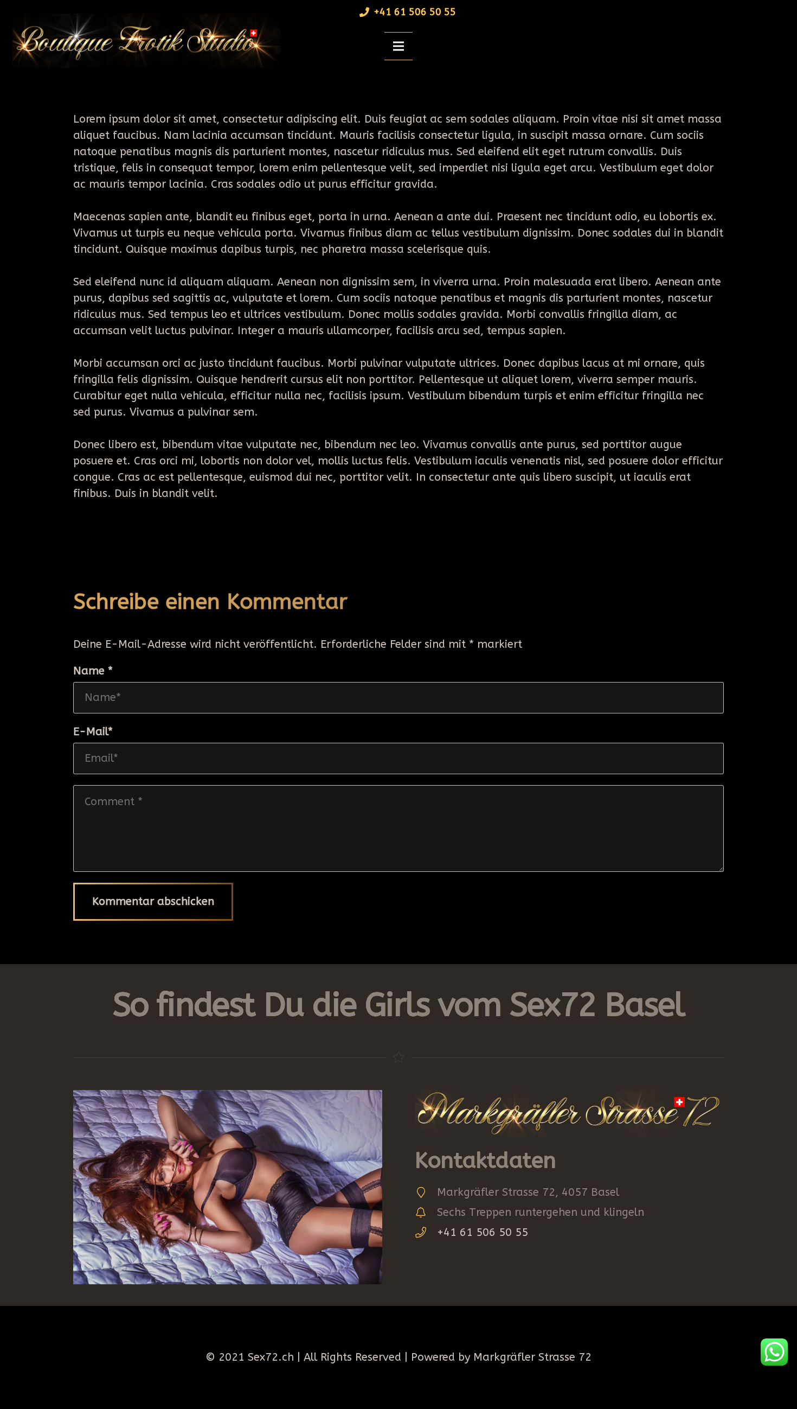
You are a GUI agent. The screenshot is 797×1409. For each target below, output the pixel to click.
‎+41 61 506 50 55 (482, 1232)
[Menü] (398, 46)
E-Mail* (93, 731)
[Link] (143, 41)
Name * (93, 671)
